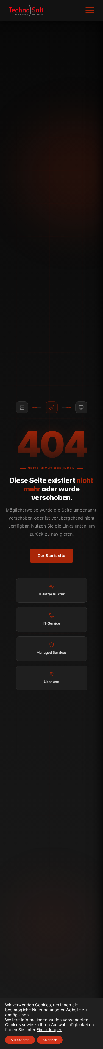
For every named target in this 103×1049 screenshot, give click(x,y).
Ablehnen (50, 1040)
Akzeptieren (20, 1040)
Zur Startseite (51, 555)
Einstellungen (49, 1029)
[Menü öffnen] (89, 10)
